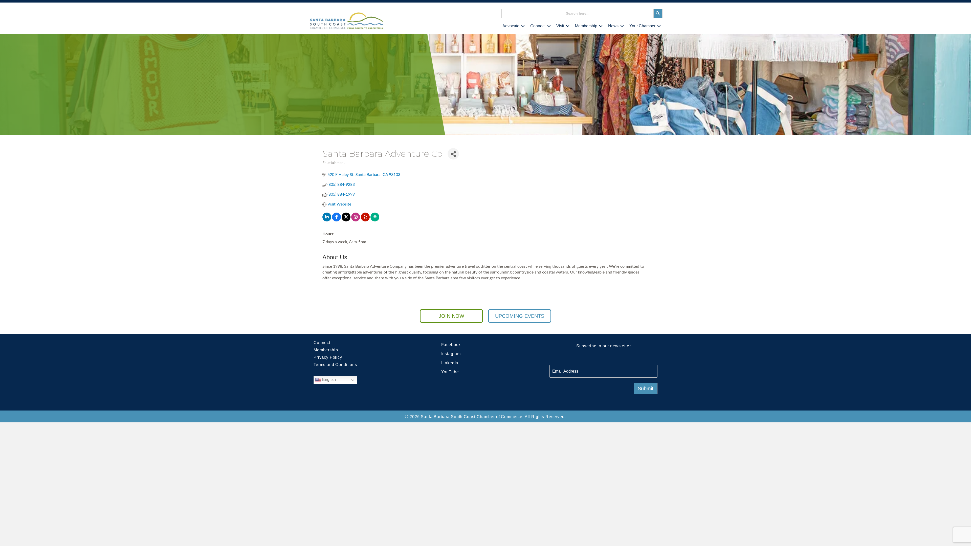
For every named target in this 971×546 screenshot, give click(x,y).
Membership (586, 26)
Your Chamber (642, 26)
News (613, 26)
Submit (645, 388)
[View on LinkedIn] (326, 220)
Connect (537, 26)
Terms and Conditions (335, 364)
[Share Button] (453, 154)
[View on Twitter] (346, 220)
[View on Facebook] (336, 220)
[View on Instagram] (355, 220)
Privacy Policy (328, 357)
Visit (560, 26)
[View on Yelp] (365, 220)
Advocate (510, 26)
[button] (522, 26)
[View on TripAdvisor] (374, 220)
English (328, 380)
